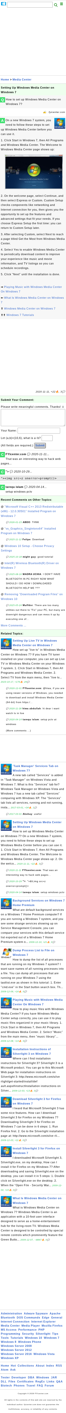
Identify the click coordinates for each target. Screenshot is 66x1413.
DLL (4, 1381)
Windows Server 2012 (16, 1350)
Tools (5, 1337)
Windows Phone (29, 1341)
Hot (13, 1365)
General (56, 1317)
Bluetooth (8, 1317)
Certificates (25, 1381)
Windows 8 (8, 1341)
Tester (5, 1377)
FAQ (40, 1385)
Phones (19, 1385)
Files (11, 1381)
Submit (40, 445)
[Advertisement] (33, 42)
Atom (4, 1369)
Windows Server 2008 (16, 1345)
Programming (10, 1333)
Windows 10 (33, 1337)
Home (5, 79)
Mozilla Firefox (52, 1325)
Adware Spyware (36, 1313)
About (40, 1365)
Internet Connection (15, 1321)
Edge (45, 1317)
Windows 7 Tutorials (20, 315)
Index (50, 1365)
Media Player (30, 1325)
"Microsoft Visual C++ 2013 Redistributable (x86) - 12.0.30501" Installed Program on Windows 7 (32, 511)
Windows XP (10, 1358)
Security (28, 1333)
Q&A (59, 1381)
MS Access (9, 1329)
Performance (27, 1329)
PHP (41, 1329)
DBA (31, 1377)
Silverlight (43, 1333)
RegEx (40, 1381)
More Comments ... (13, 625)
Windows (42, 1377)
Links (50, 1381)
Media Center (22, 79)
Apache (55, 1313)
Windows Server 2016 (16, 1354)
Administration (11, 1313)
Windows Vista (44, 1354)
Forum (49, 1385)
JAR (54, 1377)
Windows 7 (51, 1337)
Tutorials (16, 1337)
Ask (13, 1369)
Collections (26, 1365)
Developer (19, 1377)
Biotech (6, 1385)
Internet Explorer (43, 1321)
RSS (59, 1365)
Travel (30, 1385)
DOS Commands (28, 1317)
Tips (55, 1333)
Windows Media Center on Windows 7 (30, 308)
